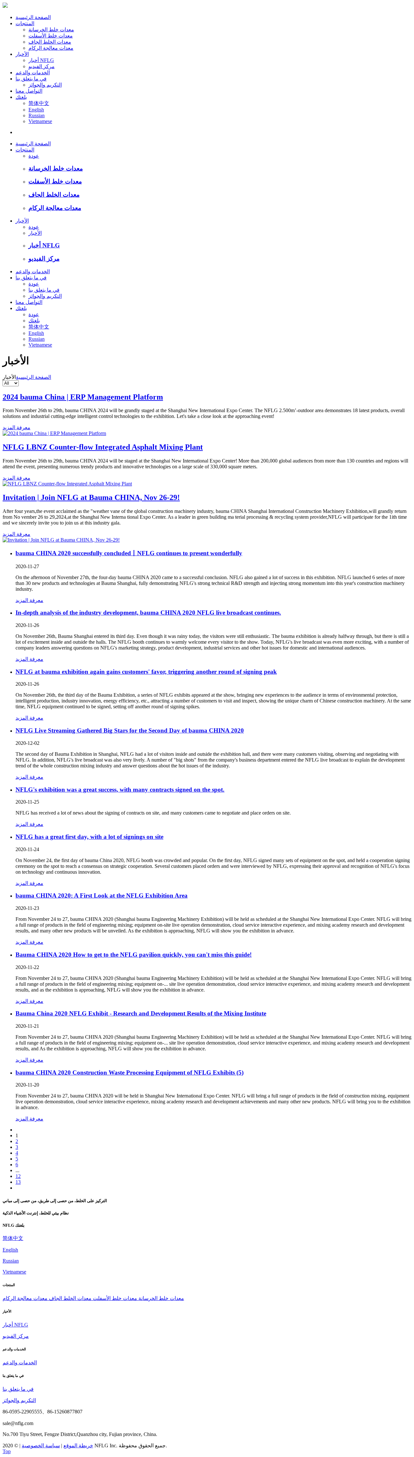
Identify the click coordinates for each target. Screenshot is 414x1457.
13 (18, 1182)
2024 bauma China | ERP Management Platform (83, 397)
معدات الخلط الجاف (49, 42)
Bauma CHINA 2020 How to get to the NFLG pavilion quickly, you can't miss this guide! (134, 954)
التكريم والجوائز (45, 85)
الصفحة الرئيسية (33, 17)
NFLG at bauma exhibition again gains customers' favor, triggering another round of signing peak (146, 671)
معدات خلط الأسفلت (50, 35)
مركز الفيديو (41, 66)
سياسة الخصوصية (41, 1445)
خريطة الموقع (78, 1445)
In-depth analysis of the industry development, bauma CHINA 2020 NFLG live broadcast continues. (148, 612)
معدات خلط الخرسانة (51, 29)
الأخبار (22, 54)
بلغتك (21, 97)
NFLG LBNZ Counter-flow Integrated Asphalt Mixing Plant (103, 447)
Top (7, 1451)
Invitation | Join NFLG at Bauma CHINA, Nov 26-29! (91, 497)
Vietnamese (40, 121)
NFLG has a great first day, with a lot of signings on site (89, 836)
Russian (36, 115)
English (36, 109)
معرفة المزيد (16, 427)
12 (18, 1176)
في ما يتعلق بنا (31, 78)
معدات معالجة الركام (50, 48)
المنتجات (25, 23)
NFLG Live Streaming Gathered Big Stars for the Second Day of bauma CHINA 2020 (130, 730)
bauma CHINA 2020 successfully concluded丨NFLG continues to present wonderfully (129, 553)
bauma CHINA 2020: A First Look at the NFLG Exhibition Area (102, 895)
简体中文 (38, 103)
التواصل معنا (29, 91)
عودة (33, 156)
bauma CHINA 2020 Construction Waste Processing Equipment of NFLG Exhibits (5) (130, 1072)
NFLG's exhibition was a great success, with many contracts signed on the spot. (120, 789)
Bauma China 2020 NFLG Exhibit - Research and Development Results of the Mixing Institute (141, 1013)
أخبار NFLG (41, 60)
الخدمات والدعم (33, 72)
